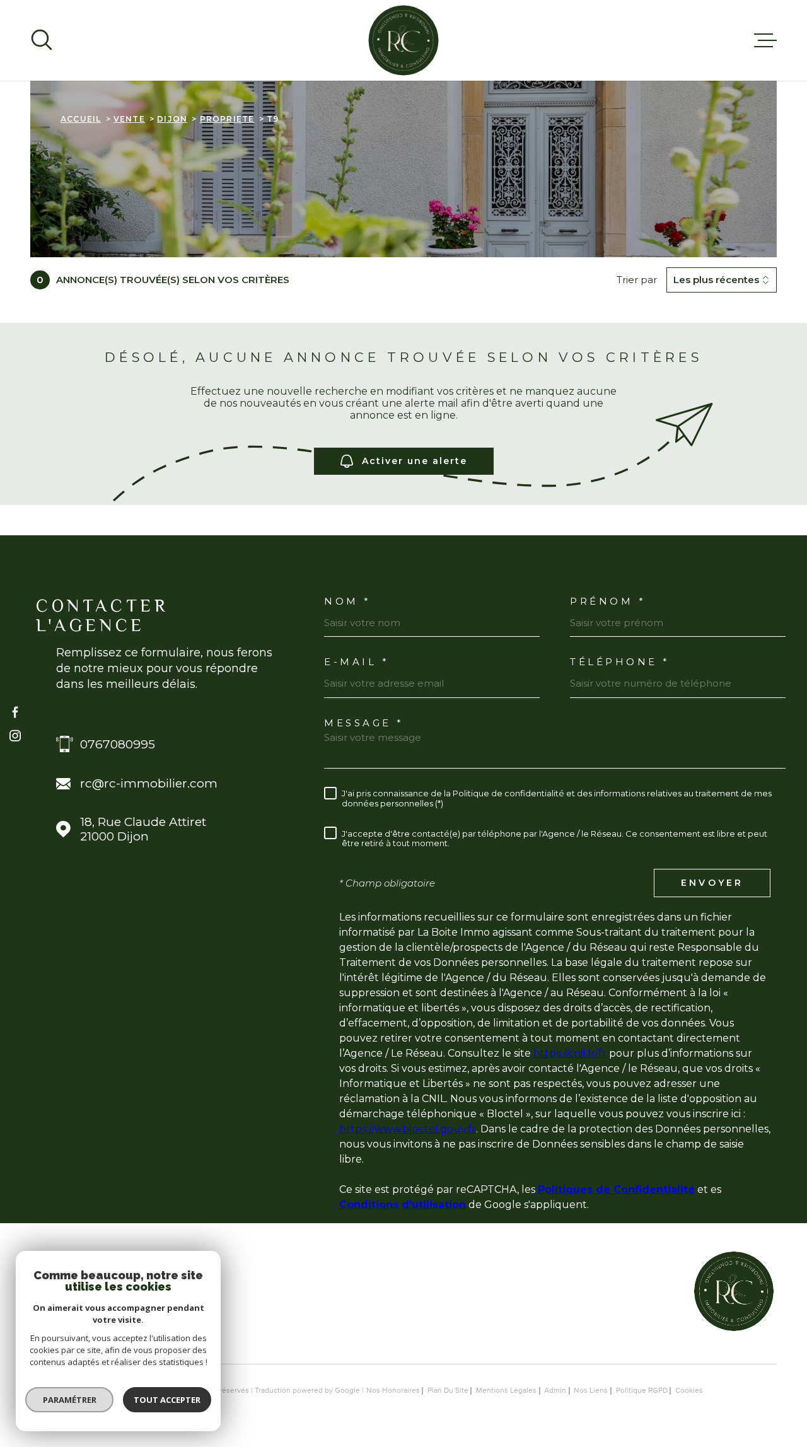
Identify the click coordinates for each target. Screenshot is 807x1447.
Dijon (172, 119)
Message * (364, 723)
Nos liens (591, 1391)
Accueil (81, 119)
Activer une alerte (414, 461)
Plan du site (447, 1391)
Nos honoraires (393, 1391)
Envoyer (712, 882)
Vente (129, 119)
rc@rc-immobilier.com (149, 783)
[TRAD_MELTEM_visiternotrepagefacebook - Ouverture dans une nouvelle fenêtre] (15, 711)
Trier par (637, 280)
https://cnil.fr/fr (570, 1053)
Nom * (347, 601)
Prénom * (608, 601)
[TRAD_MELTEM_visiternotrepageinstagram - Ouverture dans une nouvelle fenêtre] (15, 736)
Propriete (227, 119)
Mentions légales (506, 1391)
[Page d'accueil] (403, 40)
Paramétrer (69, 1399)
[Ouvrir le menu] (765, 40)
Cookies (689, 1391)
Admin (555, 1391)
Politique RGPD (642, 1391)
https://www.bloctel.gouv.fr (407, 1129)
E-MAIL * (356, 661)
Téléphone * (620, 661)
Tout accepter (167, 1399)
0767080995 (117, 744)
